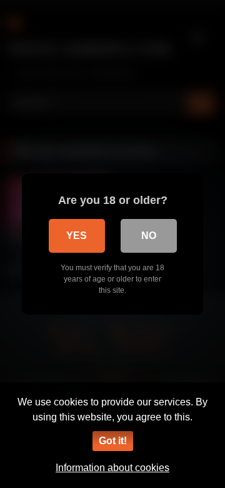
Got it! (113, 440)
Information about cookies (112, 467)
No (148, 235)
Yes (76, 235)
